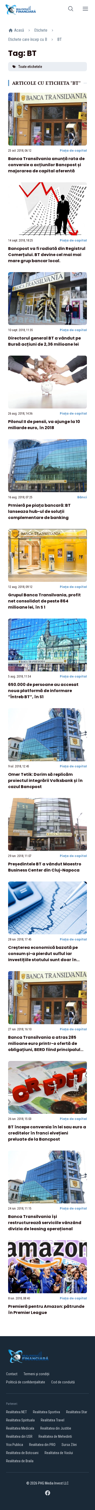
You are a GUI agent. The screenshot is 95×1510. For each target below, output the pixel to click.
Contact (11, 1374)
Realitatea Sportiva (46, 1412)
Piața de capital (73, 150)
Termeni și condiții (36, 1374)
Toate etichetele (30, 67)
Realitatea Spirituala (20, 1420)
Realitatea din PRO (42, 1445)
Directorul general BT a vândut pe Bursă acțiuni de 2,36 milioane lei (44, 341)
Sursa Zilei (69, 1445)
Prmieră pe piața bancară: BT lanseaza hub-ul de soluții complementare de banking (39, 511)
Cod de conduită (63, 1382)
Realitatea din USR (19, 1436)
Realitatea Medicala (20, 1428)
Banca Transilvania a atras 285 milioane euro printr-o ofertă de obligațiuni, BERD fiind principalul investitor (44, 1046)
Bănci (82, 497)
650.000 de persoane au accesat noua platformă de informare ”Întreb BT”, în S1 (43, 691)
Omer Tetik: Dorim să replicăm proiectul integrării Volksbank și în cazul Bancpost (45, 780)
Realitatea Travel (52, 1420)
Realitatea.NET (16, 1412)
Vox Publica (14, 1445)
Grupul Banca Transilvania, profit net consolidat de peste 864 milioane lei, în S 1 (44, 601)
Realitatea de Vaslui (59, 1453)
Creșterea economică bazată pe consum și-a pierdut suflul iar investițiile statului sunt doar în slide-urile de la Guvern (43, 957)
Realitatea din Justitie (55, 1428)
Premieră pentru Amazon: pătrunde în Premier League (46, 1309)
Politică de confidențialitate (25, 1382)
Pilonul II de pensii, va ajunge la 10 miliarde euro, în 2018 (44, 425)
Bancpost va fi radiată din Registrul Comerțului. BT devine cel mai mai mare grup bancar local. (46, 255)
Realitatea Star (76, 1412)
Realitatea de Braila (19, 1461)
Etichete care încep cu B (27, 39)
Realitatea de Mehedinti (55, 1436)
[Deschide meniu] (85, 9)
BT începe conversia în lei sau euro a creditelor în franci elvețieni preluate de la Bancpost (47, 1133)
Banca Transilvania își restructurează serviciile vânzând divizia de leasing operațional (44, 1223)
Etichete (40, 30)
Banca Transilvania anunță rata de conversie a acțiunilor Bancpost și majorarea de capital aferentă (46, 165)
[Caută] (71, 10)
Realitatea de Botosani (22, 1453)
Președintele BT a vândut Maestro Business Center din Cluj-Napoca (44, 867)
